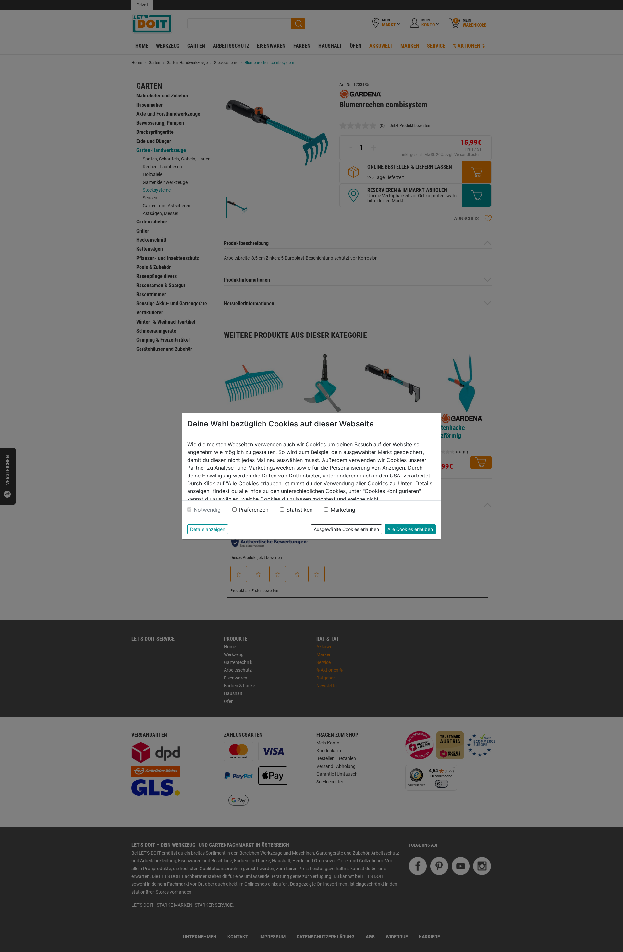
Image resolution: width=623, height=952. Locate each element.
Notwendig (207, 509)
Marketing (343, 509)
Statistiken (299, 509)
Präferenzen (253, 509)
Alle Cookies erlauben (410, 529)
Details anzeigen (207, 529)
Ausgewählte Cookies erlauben (346, 529)
